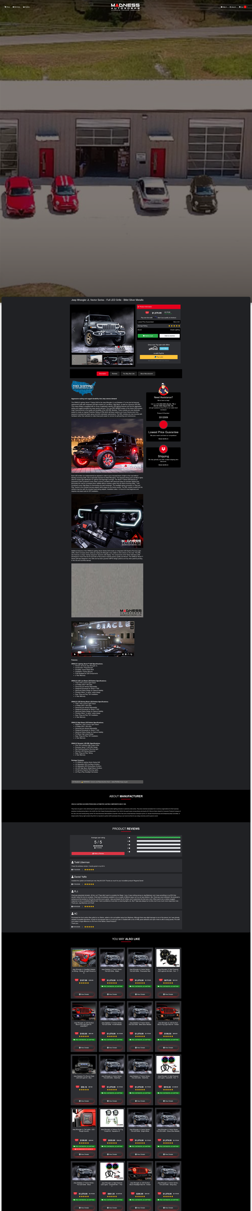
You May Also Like (129, 374)
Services (17, 7)
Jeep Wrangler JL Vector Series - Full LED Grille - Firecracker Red (140, 970)
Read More (162, 439)
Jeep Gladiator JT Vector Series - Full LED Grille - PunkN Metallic (112, 1023)
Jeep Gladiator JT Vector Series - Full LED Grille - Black (84, 1183)
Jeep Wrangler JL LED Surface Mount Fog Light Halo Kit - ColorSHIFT (84, 1024)
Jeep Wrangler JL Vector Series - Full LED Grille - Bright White (140, 1130)
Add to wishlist (170, 336)
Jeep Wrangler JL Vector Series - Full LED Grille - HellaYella (112, 1077)
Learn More (164, 348)
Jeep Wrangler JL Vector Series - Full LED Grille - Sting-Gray (168, 1183)
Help (224, 7)
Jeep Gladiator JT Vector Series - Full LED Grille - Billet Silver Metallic (140, 1023)
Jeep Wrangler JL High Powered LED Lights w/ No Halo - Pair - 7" (168, 970)
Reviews (114, 374)
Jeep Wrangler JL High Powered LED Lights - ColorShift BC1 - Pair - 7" (112, 1184)
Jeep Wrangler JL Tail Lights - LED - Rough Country (84, 1130)
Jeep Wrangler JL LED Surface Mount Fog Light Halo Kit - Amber (168, 1023)
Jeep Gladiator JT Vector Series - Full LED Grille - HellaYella (140, 1077)
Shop (8, 7)
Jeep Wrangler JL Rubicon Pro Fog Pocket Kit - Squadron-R (112, 1130)
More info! (176, 322)
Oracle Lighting (175, 330)
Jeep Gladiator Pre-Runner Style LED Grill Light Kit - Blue (84, 1077)
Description (102, 374)
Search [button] (233, 7)
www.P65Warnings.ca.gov (120, 782)
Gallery (27, 7)
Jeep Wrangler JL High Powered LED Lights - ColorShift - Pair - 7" (168, 1077)
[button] (131, 329)
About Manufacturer (146, 374)
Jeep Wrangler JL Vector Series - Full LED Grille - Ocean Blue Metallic (168, 1130)
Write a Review (99, 853)
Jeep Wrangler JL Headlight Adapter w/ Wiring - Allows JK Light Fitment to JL (84, 971)
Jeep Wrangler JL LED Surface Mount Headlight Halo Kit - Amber (140, 1183)
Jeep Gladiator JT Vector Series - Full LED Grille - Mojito (112, 970)
